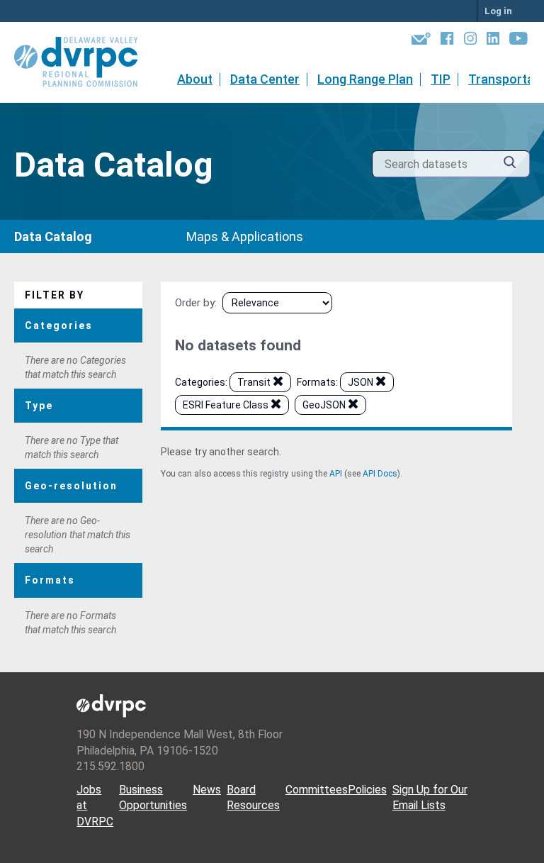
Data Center (265, 79)
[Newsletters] (421, 41)
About (194, 79)
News (207, 789)
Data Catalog (53, 236)
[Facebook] (447, 41)
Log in (498, 11)
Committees (316, 789)
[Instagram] (470, 41)
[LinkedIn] (493, 41)
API (335, 474)
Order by (195, 302)
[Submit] (510, 164)
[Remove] (278, 383)
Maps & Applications (244, 236)
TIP (440, 79)
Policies (367, 789)
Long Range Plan (365, 79)
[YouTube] (518, 41)
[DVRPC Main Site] (85, 62)
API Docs (380, 474)
